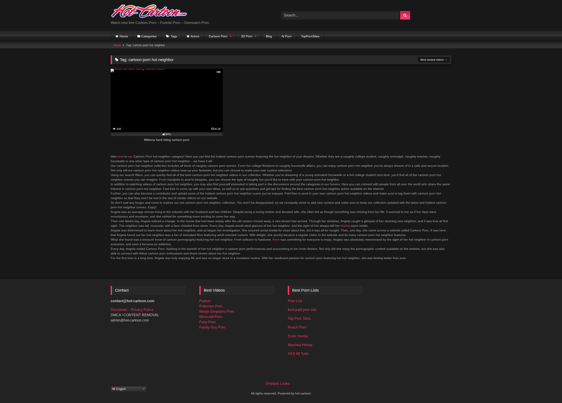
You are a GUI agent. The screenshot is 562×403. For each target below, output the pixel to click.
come (120, 156)
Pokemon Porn (211, 306)
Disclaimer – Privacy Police (132, 310)
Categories (149, 36)
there (276, 239)
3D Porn (246, 36)
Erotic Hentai (298, 336)
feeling (345, 225)
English (120, 389)
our (130, 156)
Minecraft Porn (210, 317)
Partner (205, 301)
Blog (269, 36)
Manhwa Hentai (300, 345)
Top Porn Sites (299, 318)
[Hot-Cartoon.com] (149, 12)
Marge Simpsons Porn (216, 311)
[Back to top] (548, 390)
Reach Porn (297, 327)
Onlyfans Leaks (277, 383)
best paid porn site (302, 310)
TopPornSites (310, 36)
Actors (195, 36)
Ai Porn (286, 36)
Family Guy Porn (212, 327)
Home (124, 36)
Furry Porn (207, 322)
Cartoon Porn (218, 36)
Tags (174, 36)
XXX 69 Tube (298, 354)
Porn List (295, 301)
